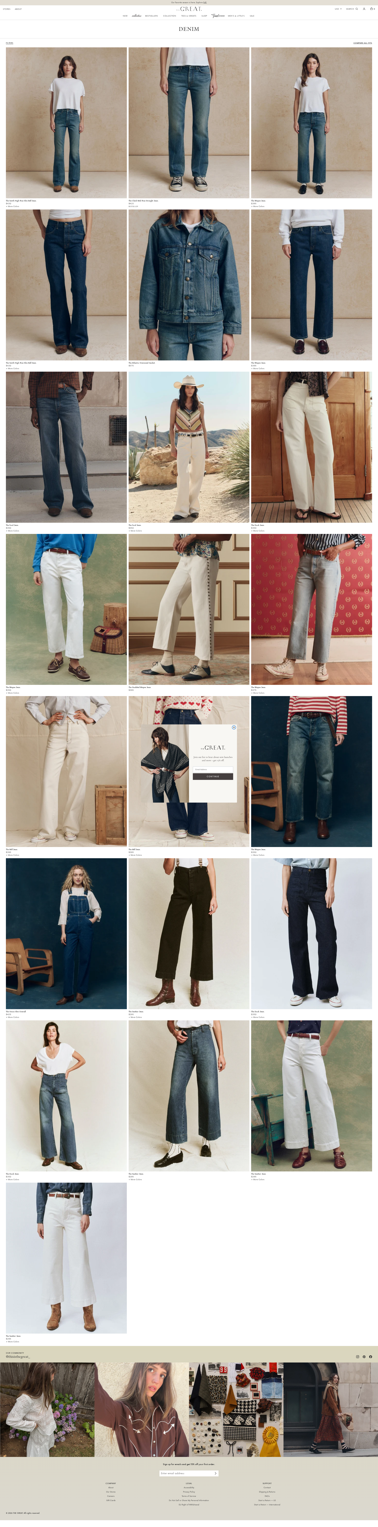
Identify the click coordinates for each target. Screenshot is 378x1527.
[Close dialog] (234, 727)
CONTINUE (213, 776)
